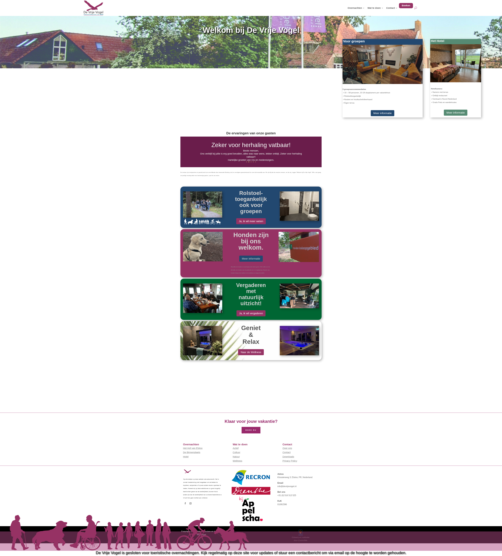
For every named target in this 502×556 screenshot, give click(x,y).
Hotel (186, 456)
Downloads (288, 456)
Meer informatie (382, 113)
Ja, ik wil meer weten (251, 221)
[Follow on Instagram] (190, 503)
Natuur (236, 456)
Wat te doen (374, 8)
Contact (390, 8)
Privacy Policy (290, 461)
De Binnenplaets (191, 452)
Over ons (287, 448)
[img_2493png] (455, 82)
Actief (236, 448)
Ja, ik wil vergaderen (251, 313)
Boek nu (251, 430)
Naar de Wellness (251, 352)
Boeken (406, 5)
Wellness (237, 461)
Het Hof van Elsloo (192, 448)
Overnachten (355, 8)
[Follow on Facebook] (185, 503)
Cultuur (236, 452)
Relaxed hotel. (251, 143)
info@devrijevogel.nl (286, 486)
